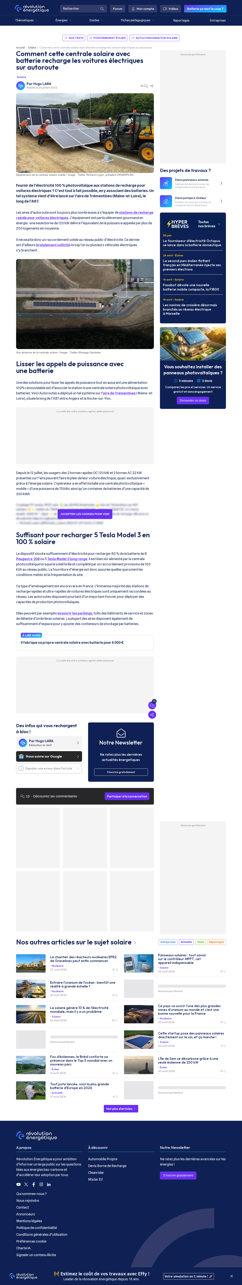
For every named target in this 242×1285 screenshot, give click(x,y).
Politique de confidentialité (36, 1228)
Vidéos (173, 9)
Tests (200, 942)
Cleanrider (96, 1173)
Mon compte (145, 9)
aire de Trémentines (119, 393)
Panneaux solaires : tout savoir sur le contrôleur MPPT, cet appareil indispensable (182, 959)
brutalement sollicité (53, 245)
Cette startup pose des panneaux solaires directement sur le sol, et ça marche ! (191, 1035)
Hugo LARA (42, 84)
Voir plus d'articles (119, 1109)
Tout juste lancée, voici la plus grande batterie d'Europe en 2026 (79, 1086)
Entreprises (218, 20)
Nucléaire (58, 965)
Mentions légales (29, 1221)
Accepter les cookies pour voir (85, 514)
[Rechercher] (102, 9)
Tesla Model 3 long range (67, 559)
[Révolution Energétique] (32, 8)
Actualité (186, 942)
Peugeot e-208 (28, 559)
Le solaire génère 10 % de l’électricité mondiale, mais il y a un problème (79, 1010)
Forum (117, 9)
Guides (94, 20)
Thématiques (24, 20)
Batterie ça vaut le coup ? (205, 9)
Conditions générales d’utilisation (41, 1234)
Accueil (20, 47)
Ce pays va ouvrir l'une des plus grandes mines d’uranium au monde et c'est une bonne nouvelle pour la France (189, 1009)
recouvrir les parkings (74, 613)
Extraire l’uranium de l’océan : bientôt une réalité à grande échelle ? (82, 984)
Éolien (55, 1069)
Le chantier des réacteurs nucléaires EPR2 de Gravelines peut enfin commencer (83, 959)
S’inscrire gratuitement (178, 1175)
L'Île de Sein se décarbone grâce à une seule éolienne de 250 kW (188, 1060)
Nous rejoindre (27, 1201)
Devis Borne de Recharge (107, 1166)
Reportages (181, 20)
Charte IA (23, 1248)
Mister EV (95, 1179)
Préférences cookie (31, 1241)
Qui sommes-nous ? (31, 1194)
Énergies (61, 20)
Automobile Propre (102, 1159)
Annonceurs (25, 1214)
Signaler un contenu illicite (36, 1255)
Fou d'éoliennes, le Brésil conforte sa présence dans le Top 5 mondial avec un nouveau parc (81, 1060)
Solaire (32, 47)
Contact (22, 1207)
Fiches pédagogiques (135, 20)
